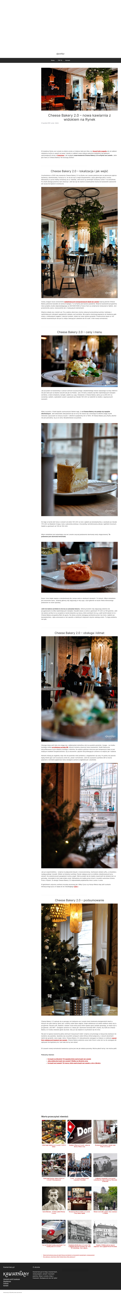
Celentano (60, 155)
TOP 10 (60, 60)
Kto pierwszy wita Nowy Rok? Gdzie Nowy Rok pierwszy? (59, 1257)
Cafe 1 (76, 886)
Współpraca (7, 1281)
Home (52, 60)
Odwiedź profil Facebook (11, 1279)
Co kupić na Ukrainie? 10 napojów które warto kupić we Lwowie (69, 1059)
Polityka (5, 1283)
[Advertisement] (60, 25)
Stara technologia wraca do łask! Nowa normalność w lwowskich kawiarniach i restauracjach (69, 1255)
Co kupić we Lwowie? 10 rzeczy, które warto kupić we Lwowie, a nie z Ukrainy (74, 1063)
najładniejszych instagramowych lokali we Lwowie (81, 302)
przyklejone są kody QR (60, 747)
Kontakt (67, 60)
